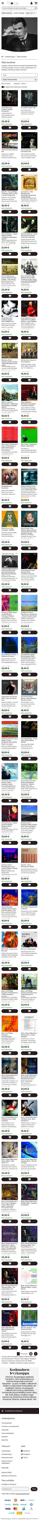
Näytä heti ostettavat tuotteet (16, 87)
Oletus (23, 84)
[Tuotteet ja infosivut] (3, 3)
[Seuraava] (36, 1354)
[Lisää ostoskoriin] (10, 128)
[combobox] (20, 8)
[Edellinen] (31, 1354)
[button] (23, 1494)
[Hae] (36, 8)
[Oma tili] (31, 3)
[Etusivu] (12, 3)
